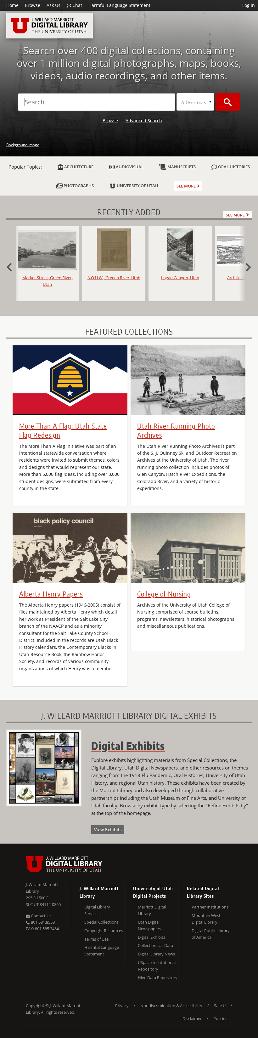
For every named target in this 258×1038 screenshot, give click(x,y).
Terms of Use (96, 939)
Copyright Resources (103, 930)
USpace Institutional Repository (157, 966)
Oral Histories (233, 167)
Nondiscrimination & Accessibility (171, 1005)
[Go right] (245, 266)
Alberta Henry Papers (51, 593)
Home (12, 5)
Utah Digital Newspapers (149, 925)
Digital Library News (156, 954)
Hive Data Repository (157, 977)
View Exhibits (108, 830)
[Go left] (12, 266)
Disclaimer (192, 1018)
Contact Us (40, 916)
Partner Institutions (210, 907)
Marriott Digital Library (152, 910)
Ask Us (53, 5)
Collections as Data (155, 945)
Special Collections (101, 922)
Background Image (22, 144)
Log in (248, 5)
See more (186, 186)
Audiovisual (129, 167)
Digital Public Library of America (211, 934)
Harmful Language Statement (119, 5)
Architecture (78, 167)
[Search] (228, 102)
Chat (76, 5)
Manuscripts (181, 167)
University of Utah (137, 185)
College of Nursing (164, 593)
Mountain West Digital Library (206, 919)
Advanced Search (144, 121)
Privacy (122, 1005)
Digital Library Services (97, 910)
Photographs (78, 185)
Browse (32, 5)
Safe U (220, 1005)
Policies (220, 1018)
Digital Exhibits (151, 937)
